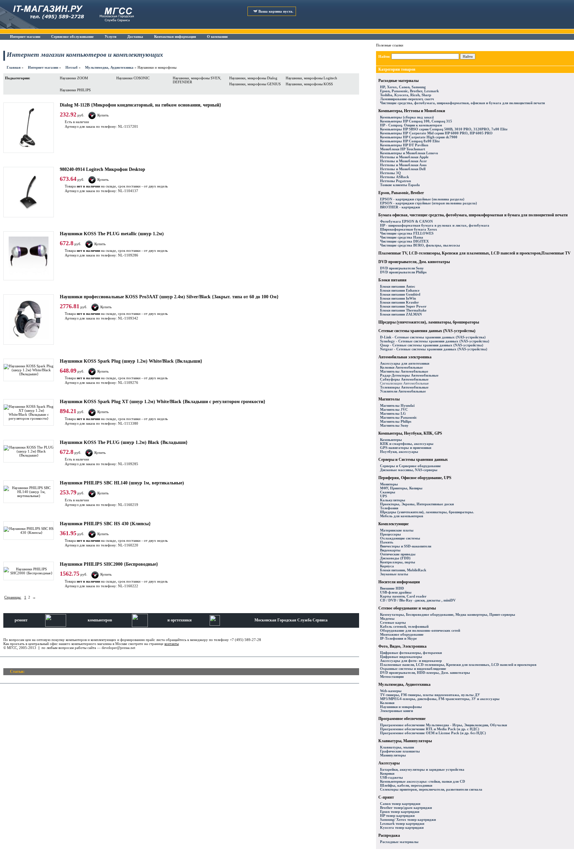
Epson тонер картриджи (399, 812)
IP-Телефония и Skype (398, 638)
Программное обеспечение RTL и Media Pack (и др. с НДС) (429, 729)
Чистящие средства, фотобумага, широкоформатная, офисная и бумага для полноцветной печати (462, 103)
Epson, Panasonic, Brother (401, 192)
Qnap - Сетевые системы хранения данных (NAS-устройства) (431, 345)
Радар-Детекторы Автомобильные (409, 375)
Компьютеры (391, 440)
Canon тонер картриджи (400, 804)
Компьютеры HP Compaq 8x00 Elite (410, 141)
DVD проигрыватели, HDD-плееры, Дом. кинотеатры (425, 673)
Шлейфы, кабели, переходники (406, 785)
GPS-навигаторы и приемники (405, 448)
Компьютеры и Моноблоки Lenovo (409, 153)
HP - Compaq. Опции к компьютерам (411, 125)
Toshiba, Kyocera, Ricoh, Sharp (405, 95)
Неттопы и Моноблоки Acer (403, 161)
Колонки (387, 703)
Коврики (387, 773)
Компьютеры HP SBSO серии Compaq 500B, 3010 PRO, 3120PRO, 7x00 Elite (444, 129)
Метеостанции (392, 676)
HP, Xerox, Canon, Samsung (403, 87)
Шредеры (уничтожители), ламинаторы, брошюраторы (428, 322)
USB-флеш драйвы (396, 592)
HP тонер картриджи (397, 815)
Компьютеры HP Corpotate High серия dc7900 (418, 137)
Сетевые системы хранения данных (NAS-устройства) (426, 330)
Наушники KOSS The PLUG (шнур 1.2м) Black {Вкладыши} (124, 442)
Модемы (387, 618)
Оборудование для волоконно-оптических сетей (420, 630)
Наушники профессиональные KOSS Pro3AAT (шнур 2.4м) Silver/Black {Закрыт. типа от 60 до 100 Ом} (169, 296)
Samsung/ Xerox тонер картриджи (408, 819)
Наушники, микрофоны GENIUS (255, 84)
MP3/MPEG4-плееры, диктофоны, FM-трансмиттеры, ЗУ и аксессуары (440, 699)
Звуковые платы (394, 574)
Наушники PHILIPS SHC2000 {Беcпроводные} (109, 564)
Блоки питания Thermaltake (403, 310)
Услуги (110, 36)
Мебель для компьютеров (401, 516)
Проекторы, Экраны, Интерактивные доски (417, 504)
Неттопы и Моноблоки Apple (404, 157)
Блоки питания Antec (397, 286)
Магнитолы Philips (395, 421)
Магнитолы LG (393, 413)
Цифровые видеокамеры (401, 657)
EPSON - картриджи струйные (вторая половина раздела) (428, 203)
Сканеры (387, 492)
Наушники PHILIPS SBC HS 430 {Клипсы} (105, 523)
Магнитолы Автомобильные (404, 371)
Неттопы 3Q (390, 173)
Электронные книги (396, 711)
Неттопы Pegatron (395, 181)
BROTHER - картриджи (400, 207)
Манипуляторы (393, 755)
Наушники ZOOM (74, 78)
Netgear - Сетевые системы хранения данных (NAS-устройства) (433, 349)
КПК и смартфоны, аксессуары (406, 444)
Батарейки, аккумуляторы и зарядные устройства (422, 769)
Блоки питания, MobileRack (403, 570)
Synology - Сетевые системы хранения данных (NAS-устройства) (434, 341)
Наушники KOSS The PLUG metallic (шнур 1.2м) (112, 233)
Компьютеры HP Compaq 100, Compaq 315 (416, 121)
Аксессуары (389, 763)
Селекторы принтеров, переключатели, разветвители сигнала (431, 789)
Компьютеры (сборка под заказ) (407, 117)
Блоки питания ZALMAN (401, 314)
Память (386, 542)
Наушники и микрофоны (401, 707)
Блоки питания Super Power (403, 306)
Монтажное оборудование (402, 634)
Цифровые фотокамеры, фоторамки (411, 653)
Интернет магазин (25, 36)
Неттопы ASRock (394, 177)
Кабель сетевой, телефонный (404, 626)
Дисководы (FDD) (395, 558)
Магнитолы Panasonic (398, 417)
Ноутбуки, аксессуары (399, 452)
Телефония (389, 508)
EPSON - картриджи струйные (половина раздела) (422, 199)
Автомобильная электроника (404, 357)
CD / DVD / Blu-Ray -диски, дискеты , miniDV (418, 600)
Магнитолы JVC (394, 409)
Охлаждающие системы (400, 538)
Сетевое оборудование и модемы (407, 608)
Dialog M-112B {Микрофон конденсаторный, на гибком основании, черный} (140, 105)
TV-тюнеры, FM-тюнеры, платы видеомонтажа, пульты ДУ (430, 695)
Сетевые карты (393, 622)
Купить (103, 115)
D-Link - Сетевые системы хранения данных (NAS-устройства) (433, 337)
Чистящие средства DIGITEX (404, 241)
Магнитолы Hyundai (397, 405)
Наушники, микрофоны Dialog (253, 78)
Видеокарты (390, 550)
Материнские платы (397, 530)
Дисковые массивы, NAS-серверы (408, 470)
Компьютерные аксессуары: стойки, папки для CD (422, 781)
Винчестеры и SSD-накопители (405, 546)
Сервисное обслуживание (72, 36)
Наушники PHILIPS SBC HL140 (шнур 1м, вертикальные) (122, 482)
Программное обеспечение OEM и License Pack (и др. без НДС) (433, 733)
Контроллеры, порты (397, 562)
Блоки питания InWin (398, 298)
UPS (383, 496)
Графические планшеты (400, 751)
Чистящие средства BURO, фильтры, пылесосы (420, 245)
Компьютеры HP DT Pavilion (404, 145)
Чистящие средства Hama (401, 237)
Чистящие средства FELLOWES (406, 233)
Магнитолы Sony (394, 425)
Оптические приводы (398, 554)
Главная (14, 67)
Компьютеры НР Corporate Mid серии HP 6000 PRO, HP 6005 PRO (436, 133)
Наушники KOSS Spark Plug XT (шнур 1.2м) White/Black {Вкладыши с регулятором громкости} (162, 401)
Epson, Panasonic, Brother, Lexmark (409, 91)
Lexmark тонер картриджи (402, 823)
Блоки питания (392, 280)
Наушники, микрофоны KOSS (309, 84)
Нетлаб (71, 67)
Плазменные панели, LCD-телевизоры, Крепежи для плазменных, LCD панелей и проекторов (458, 665)
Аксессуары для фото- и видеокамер (411, 661)
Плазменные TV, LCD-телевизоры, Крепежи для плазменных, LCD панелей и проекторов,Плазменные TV (474, 253)
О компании (217, 36)
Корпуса (387, 566)
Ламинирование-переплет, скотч (407, 99)
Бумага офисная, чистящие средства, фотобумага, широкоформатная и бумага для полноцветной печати (473, 215)
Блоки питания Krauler (399, 302)
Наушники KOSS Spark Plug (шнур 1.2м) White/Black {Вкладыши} (131, 361)
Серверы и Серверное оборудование (410, 466)
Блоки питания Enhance (400, 290)
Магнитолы (389, 399)
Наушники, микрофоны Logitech (311, 78)
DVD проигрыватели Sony (402, 268)
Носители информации (399, 582)
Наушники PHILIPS (75, 90)
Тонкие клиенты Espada (400, 185)
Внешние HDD (392, 588)
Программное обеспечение (402, 718)
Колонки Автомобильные (401, 367)
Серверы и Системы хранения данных (413, 459)
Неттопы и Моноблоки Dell (403, 169)
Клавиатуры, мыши (397, 747)
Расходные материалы (398, 80)
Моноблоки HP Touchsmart (402, 149)
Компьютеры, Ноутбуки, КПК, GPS (410, 433)
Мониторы (389, 484)
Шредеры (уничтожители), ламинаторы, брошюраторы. (427, 512)
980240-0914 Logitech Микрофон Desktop (102, 169)
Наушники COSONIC (132, 78)
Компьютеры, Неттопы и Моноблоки (411, 110)
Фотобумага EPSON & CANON (406, 221)
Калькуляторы (392, 500)
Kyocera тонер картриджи (402, 827)
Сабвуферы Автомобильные (404, 379)
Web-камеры (391, 691)
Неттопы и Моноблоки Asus (403, 165)
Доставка (135, 36)
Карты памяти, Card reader (403, 596)
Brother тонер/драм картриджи (406, 808)
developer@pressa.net (118, 648)
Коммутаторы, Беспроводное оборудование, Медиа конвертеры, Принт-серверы (447, 614)
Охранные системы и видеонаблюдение (413, 669)
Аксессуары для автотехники (404, 363)
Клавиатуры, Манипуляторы (405, 741)
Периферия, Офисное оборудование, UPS (414, 477)
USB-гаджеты (391, 777)
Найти (468, 56)
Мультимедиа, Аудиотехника (109, 67)
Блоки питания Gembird (400, 294)
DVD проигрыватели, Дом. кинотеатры (414, 261)
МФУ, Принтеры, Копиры (401, 488)
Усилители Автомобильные (403, 391)
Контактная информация (175, 36)
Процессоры (390, 534)
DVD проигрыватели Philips (403, 272)
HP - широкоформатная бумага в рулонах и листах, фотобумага (434, 225)
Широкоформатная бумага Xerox (408, 229)
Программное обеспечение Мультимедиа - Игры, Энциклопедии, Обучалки (443, 725)
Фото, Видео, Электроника (402, 646)
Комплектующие (393, 524)
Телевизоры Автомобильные (404, 387)
